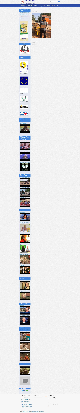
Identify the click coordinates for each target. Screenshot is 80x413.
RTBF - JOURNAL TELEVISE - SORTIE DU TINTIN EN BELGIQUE (24, 212)
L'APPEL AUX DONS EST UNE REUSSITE (24, 315)
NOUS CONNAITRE (23, 5)
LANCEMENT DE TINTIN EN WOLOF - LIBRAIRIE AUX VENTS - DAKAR (24, 254)
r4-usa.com (33, 411)
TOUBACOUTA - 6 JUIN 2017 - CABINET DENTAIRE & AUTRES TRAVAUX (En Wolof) (25, 162)
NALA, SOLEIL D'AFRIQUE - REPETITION (24, 187)
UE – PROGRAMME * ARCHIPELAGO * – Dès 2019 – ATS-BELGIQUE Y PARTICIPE (26, 399)
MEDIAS (40, 5)
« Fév (48, 406)
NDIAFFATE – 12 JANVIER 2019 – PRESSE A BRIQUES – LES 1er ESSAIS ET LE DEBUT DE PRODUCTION (26, 405)
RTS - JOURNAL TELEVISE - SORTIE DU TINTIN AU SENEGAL (24, 222)
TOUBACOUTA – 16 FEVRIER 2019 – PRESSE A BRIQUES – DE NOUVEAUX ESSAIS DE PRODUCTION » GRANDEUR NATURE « (27, 401)
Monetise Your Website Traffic (26, 411)
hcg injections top (37, 411)
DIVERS (44, 5)
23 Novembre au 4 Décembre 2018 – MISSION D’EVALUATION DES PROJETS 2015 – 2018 (26, 406)
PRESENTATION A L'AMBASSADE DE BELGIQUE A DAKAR (24, 265)
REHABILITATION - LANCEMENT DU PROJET (25, 280)
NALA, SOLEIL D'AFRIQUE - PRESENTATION (25, 177)
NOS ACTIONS (30, 5)
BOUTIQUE (48, 5)
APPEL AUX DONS (22, 305)
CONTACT (57, 5)
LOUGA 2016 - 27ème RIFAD (23, 197)
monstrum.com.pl (42, 411)
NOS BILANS (35, 5)
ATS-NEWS (53, 5)
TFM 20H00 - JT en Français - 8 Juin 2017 (24, 141)
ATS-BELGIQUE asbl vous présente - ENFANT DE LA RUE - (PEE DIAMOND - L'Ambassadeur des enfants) (25, 123)
